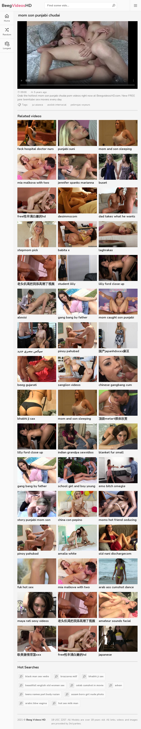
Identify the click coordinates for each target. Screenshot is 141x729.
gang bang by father (72, 317)
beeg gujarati (27, 385)
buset (103, 183)
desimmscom (67, 216)
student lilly (66, 284)
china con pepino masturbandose (70, 520)
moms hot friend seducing (118, 520)
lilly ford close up (111, 284)
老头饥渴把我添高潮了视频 (36, 284)
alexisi (22, 317)
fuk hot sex (25, 587)
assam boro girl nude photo (87, 694)
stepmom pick (27, 250)
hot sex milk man (68, 703)
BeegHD (17, 5)
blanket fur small (111, 452)
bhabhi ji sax (26, 419)
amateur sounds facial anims (115, 621)
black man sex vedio (37, 676)
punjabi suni (66, 149)
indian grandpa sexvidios (76, 452)
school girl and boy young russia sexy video (76, 486)
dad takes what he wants (117, 216)
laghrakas (106, 250)
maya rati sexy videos (33, 621)
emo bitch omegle (112, 486)
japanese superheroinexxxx (112, 655)
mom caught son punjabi (116, 317)
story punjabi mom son (33, 520)
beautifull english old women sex (44, 685)
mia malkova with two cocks (33, 183)
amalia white (67, 554)
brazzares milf (69, 676)
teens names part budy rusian (42, 694)
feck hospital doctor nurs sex (35, 149)
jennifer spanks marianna (76, 183)
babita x (64, 250)
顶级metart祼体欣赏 (113, 419)
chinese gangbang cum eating (115, 385)
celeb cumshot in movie (89, 685)
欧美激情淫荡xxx (29, 655)
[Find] (113, 5)
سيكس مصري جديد (30, 351)
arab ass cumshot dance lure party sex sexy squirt (117, 587)
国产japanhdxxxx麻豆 (114, 351)
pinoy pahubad (68, 351)
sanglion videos (69, 385)
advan (118, 685)
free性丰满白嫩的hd (31, 216)
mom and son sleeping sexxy (115, 149)
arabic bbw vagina (36, 703)
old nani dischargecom (115, 554)
